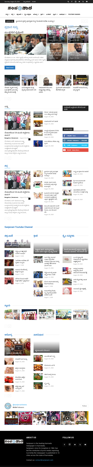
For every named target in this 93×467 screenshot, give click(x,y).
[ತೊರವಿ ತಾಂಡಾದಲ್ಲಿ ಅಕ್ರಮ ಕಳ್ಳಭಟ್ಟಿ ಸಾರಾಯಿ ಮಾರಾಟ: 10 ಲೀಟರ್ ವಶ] (75, 247)
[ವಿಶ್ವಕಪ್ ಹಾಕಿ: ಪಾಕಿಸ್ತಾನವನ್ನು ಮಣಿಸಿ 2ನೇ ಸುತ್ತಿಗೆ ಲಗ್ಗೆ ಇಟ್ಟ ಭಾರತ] (46, 247)
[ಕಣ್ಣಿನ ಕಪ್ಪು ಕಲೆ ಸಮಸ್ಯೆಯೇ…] (9, 388)
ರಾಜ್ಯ (48, 107)
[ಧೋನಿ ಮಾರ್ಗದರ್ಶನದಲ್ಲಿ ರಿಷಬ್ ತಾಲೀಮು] (38, 283)
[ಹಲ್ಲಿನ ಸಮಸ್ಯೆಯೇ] (9, 370)
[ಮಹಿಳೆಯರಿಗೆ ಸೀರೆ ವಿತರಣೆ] (38, 123)
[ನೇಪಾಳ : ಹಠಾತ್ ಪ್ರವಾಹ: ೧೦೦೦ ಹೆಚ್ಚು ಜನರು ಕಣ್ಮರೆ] (38, 114)
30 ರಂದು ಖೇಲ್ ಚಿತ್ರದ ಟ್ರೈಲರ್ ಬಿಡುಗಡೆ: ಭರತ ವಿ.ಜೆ (16, 244)
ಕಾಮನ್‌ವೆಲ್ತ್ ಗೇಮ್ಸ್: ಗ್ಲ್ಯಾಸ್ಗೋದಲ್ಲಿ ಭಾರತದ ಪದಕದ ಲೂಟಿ (50, 293)
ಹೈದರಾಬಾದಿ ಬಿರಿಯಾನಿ (42, 350)
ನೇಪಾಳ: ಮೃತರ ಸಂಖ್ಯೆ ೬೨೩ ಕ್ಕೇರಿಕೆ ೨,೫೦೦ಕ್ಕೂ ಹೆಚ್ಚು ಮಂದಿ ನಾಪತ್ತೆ (11, 90)
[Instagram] (75, 1)
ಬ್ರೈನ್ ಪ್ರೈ (47, 383)
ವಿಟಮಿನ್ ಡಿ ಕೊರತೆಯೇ (13, 353)
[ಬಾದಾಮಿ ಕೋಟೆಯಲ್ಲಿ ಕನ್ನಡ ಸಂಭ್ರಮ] (9, 271)
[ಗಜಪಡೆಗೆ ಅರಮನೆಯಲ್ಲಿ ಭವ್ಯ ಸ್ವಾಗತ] (80, 80)
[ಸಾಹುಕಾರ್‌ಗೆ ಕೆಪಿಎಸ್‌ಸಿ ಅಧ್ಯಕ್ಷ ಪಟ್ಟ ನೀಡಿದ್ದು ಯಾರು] (46, 80)
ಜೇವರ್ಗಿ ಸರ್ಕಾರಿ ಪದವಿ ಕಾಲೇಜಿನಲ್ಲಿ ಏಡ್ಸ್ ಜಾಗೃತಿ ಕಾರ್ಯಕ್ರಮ (35, 21)
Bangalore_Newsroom (11, 138)
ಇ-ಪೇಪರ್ (48, 14)
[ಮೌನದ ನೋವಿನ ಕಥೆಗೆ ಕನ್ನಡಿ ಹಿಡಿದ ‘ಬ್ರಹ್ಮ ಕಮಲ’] (9, 280)
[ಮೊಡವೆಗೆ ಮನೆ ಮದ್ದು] (9, 361)
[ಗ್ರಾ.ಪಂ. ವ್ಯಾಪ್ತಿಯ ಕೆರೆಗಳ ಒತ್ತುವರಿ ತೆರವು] (78, 52)
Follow (84, 140)
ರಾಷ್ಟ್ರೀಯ (41, 107)
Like (85, 136)
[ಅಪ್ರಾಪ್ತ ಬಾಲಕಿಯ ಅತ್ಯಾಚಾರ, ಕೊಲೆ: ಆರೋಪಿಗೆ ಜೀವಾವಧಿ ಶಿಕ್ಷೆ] (67, 270)
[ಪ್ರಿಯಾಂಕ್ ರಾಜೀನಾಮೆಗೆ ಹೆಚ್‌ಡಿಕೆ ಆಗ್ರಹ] (63, 80)
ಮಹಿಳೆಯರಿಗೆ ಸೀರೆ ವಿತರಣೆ (51, 121)
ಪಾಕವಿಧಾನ (62, 14)
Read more (9, 67)
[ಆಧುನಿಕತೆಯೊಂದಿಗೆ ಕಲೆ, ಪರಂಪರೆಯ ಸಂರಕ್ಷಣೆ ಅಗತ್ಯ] (67, 192)
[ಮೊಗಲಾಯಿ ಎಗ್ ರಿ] (38, 367)
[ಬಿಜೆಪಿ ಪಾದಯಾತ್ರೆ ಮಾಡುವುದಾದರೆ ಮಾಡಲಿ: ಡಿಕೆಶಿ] (78, 34)
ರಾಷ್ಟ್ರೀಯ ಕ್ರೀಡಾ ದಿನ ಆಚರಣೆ (80, 171)
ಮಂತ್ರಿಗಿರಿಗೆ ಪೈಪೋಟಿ (14, 32)
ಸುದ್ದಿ (6, 106)
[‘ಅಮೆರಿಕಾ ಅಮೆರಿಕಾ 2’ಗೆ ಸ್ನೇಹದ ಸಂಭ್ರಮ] (9, 262)
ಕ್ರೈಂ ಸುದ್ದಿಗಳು (27, 14)
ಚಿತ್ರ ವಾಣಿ (19, 14)
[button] (68, 1)
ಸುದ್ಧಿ (7, 14)
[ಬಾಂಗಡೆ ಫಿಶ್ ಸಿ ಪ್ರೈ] (38, 358)
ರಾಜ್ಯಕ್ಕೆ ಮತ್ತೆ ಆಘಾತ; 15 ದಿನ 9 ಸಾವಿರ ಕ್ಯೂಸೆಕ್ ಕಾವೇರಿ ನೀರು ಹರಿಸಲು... (51, 133)
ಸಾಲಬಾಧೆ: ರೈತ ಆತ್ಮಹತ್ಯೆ (79, 289)
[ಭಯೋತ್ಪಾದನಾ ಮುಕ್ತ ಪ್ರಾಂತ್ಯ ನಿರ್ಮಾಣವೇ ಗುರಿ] (29, 80)
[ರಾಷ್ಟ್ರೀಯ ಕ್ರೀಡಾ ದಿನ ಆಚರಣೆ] (67, 174)
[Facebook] (71, 1)
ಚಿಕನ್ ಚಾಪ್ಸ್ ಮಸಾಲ (50, 374)
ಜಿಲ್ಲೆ (12, 14)
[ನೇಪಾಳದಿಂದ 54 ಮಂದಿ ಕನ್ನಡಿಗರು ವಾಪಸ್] (57, 34)
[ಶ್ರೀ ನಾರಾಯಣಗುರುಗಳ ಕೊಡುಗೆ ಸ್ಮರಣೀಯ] (67, 183)
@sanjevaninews (20, 405)
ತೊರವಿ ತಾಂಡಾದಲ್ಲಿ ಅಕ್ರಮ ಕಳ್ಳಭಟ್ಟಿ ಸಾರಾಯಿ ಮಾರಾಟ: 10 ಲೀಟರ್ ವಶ (75, 250)
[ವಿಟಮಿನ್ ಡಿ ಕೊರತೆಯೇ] (17, 347)
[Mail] (79, 1)
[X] (83, 1)
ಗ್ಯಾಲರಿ (54, 14)
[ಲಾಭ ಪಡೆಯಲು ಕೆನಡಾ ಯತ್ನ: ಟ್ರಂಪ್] (38, 143)
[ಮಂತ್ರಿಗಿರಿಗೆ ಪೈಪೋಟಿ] (25, 44)
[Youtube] (86, 1)
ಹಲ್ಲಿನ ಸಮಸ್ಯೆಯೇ (20, 368)
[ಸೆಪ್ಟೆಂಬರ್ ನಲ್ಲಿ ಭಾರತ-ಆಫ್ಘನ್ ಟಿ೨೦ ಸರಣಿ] (38, 274)
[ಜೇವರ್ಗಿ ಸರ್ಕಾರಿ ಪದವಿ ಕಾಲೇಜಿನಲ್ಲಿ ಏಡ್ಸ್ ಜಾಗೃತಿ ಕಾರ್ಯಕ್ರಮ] (38, 184)
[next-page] (9, 98)
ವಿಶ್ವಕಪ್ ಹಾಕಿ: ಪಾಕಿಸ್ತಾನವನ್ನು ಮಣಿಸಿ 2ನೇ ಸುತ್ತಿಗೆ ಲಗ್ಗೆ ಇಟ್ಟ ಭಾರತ (46, 250)
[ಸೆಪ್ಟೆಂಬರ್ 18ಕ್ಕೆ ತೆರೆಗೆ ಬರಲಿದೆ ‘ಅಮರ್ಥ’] (9, 253)
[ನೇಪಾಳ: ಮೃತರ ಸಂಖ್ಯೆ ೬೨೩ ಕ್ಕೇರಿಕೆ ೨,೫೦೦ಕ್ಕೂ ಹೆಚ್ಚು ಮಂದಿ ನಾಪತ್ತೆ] (12, 80)
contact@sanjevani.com (44, 460)
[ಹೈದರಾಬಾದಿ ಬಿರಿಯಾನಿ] (46, 345)
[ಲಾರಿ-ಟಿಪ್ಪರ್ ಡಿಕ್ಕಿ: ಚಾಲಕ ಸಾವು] (67, 281)
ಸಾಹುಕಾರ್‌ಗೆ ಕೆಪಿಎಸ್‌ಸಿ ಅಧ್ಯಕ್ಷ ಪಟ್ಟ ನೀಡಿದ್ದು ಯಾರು (45, 90)
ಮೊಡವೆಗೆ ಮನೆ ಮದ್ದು (21, 359)
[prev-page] (6, 98)
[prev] (82, 21)
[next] (86, 21)
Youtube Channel (74, 14)
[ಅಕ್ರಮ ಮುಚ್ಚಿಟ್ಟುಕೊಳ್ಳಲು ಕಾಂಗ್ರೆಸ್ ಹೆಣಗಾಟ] (57, 52)
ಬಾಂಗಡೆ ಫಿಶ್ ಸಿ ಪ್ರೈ (49, 356)
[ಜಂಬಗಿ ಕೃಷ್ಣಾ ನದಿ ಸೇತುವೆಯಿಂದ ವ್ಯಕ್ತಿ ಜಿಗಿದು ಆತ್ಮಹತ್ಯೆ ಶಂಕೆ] (67, 259)
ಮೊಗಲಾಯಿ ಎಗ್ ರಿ (49, 365)
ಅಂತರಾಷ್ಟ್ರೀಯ (32, 107)
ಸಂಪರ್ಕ (34, 1)
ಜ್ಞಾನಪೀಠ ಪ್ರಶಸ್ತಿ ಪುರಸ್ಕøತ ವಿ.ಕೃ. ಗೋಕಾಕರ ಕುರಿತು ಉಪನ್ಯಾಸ (51, 173)
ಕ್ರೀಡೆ (42, 14)
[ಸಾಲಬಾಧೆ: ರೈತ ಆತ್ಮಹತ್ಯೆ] (67, 290)
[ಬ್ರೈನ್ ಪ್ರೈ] (38, 385)
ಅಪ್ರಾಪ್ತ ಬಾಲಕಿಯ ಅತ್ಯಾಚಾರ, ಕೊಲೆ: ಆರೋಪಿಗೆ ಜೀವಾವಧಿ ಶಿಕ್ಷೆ (80, 270)
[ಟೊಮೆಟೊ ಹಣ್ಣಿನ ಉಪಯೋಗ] (9, 379)
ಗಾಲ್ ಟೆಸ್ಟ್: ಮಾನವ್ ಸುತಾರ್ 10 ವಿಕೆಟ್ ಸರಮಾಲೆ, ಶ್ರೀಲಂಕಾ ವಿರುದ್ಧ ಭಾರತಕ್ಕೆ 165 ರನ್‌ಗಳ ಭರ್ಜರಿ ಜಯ (51, 261)
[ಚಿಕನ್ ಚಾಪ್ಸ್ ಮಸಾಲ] (38, 376)
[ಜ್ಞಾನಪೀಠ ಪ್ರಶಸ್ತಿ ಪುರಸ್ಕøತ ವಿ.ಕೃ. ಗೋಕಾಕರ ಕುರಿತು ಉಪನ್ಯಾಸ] (38, 174)
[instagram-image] (11, 418)
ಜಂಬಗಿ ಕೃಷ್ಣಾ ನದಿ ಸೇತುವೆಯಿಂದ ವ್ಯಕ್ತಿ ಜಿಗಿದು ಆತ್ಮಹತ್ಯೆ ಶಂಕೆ (80, 259)
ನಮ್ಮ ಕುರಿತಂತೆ (26, 1)
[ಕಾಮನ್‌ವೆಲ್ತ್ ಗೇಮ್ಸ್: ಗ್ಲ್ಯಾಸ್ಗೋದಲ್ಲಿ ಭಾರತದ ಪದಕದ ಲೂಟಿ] (38, 293)
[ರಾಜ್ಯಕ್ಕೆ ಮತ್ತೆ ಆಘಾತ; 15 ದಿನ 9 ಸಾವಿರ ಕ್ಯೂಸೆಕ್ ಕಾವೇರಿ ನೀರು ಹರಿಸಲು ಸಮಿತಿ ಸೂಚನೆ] (38, 133)
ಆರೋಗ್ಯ (35, 14)
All (24, 107)
